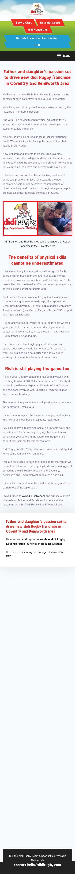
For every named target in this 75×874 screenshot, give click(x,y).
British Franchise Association (37, 38)
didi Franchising (38, 29)
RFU (37, 45)
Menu (66, 55)
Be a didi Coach (50, 22)
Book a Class (24, 22)
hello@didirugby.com (44, 865)
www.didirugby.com (33, 495)
